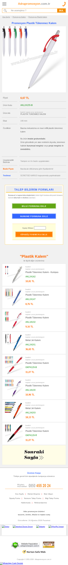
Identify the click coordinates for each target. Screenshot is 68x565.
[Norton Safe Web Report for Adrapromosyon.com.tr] (34, 555)
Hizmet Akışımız (34, 494)
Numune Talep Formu (32, 498)
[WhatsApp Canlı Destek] (11, 563)
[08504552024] (34, 487)
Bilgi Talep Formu (52, 498)
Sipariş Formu (14, 498)
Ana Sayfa (6, 17)
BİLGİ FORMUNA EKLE (34, 206)
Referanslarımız (40, 503)
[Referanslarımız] (33, 530)
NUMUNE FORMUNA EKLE (34, 216)
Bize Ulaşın (48, 494)
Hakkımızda (26, 503)
